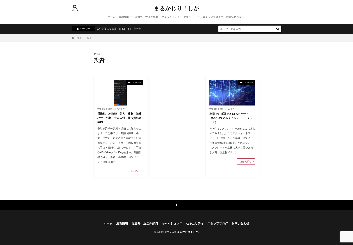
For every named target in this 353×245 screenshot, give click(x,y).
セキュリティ (191, 16)
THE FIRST (125, 28)
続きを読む (134, 171)
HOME (78, 38)
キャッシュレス (171, 16)
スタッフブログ (212, 16)
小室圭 (137, 28)
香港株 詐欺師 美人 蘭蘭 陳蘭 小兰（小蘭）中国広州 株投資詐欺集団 (120, 118)
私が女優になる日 (106, 28)
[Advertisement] (176, 110)
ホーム (111, 16)
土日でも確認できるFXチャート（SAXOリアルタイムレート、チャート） (231, 118)
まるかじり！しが (176, 8)
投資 (89, 38)
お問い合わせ (234, 16)
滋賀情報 (124, 16)
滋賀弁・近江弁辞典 (146, 16)
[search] (277, 29)
